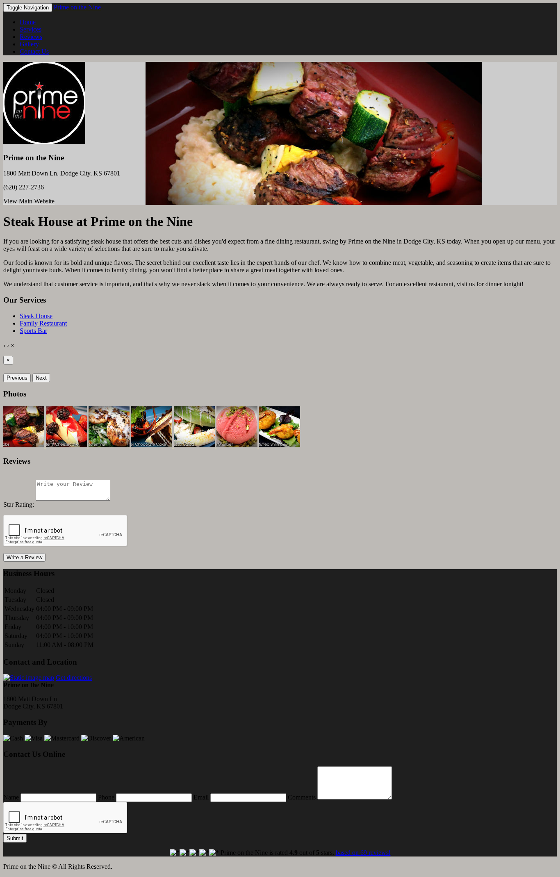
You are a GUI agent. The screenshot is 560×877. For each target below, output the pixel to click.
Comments (302, 797)
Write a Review (24, 557)
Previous (17, 378)
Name (11, 797)
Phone (106, 797)
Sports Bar (33, 330)
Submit (15, 838)
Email (201, 797)
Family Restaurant (43, 323)
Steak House (36, 315)
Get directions (74, 677)
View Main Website (29, 201)
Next (41, 378)
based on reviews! (363, 852)
